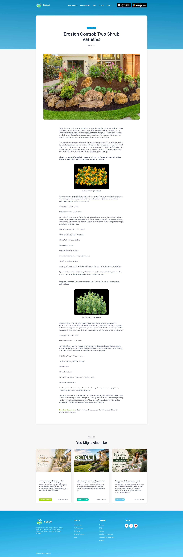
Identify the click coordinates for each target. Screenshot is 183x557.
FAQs (101, 528)
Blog (94, 5)
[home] (42, 5)
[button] (109, 5)
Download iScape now (67, 410)
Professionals (85, 5)
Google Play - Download (106, 537)
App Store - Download (106, 534)
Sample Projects (79, 534)
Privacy (101, 540)
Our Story (77, 531)
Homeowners (72, 5)
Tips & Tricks (92, 28)
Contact (101, 531)
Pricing (101, 5)
